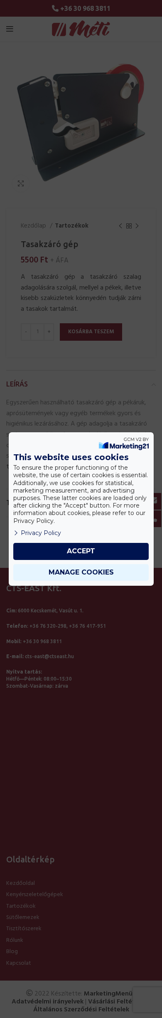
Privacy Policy (41, 533)
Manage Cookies (81, 572)
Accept (81, 551)
